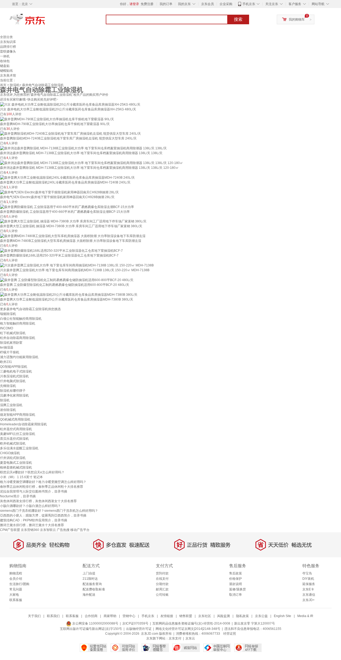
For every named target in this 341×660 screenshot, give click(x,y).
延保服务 (308, 584)
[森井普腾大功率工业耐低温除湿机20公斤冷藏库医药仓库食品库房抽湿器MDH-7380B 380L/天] (68, 294)
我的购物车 (297, 19)
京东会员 (207, 4)
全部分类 (6, 37)
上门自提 (89, 573)
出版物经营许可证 (139, 629)
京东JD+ (308, 600)
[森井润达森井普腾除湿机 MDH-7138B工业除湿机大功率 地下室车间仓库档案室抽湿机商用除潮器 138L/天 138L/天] (83, 148)
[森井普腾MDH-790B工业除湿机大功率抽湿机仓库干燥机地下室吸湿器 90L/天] (57, 119)
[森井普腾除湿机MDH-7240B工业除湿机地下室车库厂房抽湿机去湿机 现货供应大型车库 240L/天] (70, 133)
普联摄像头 (8, 51)
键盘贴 (5, 66)
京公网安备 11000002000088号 (94, 623)
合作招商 (91, 616)
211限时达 (90, 579)
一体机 (5, 56)
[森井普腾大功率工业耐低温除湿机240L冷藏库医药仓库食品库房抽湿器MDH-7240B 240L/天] (67, 177)
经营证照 (229, 633)
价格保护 (235, 579)
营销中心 (129, 616)
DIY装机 (308, 579)
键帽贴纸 (6, 71)
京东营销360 (30, 530)
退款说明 (235, 584)
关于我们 (34, 616)
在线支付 (162, 579)
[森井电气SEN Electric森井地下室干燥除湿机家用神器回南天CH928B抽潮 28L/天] (59, 192)
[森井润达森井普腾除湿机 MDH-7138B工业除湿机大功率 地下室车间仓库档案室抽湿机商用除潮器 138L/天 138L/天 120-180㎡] (91, 163)
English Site (282, 616)
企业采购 (226, 4)
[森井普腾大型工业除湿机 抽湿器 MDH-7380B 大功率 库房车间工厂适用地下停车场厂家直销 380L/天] (73, 221)
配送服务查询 (92, 584)
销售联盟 (185, 616)
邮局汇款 (162, 589)
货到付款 (162, 573)
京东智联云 (48, 530)
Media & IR (305, 616)
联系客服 (15, 600)
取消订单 (235, 595)
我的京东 (184, 4)
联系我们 (53, 616)
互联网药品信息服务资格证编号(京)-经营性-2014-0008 (191, 623)
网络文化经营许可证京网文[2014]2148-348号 (188, 629)
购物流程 (15, 573)
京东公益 (261, 616)
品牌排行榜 (8, 47)
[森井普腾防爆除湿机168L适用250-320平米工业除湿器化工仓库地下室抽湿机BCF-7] (61, 250)
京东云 (190, 638)
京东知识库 (8, 42)
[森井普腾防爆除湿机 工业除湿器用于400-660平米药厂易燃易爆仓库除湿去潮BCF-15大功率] (67, 207)
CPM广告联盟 (10, 530)
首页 (3, 85)
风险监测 (223, 616)
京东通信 (308, 595)
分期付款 (162, 584)
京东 (45, 21)
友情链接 (166, 616)
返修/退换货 (237, 589)
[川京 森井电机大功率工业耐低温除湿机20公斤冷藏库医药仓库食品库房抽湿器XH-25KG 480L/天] (70, 104)
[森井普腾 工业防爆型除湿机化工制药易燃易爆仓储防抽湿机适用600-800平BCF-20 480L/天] (66, 280)
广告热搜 (63, 530)
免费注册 (147, 4)
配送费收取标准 (94, 589)
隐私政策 (242, 616)
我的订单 (166, 4)
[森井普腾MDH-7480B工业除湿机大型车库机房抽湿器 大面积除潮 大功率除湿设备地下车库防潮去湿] (72, 236)
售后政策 (235, 573)
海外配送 (89, 595)
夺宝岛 (307, 573)
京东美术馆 (8, 75)
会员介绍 (15, 579)
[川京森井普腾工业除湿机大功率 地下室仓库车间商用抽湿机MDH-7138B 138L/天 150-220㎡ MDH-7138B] (77, 265)
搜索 (238, 19)
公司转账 (162, 595)
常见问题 (15, 589)
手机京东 (248, 4)
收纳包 (5, 61)
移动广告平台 (80, 530)
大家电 (14, 595)
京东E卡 (308, 589)
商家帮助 (110, 616)
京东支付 (175, 638)
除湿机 (14, 85)
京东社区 (204, 616)
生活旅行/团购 (19, 584)
